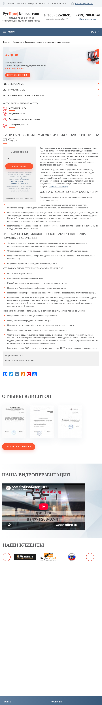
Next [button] (90, 557)
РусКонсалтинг (21, 13)
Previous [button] (7, 557)
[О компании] (14, 422)
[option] (25, 557)
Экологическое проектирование (23, 95)
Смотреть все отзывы (18, 446)
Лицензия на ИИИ (17, 113)
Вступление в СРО (17, 108)
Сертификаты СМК (14, 90)
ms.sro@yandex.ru (84, 3)
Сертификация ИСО (18, 125)
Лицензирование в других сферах (24, 119)
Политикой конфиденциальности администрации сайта (20, 181)
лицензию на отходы (58, 186)
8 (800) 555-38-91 (57, 15)
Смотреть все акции (17, 75)
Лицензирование (13, 84)
